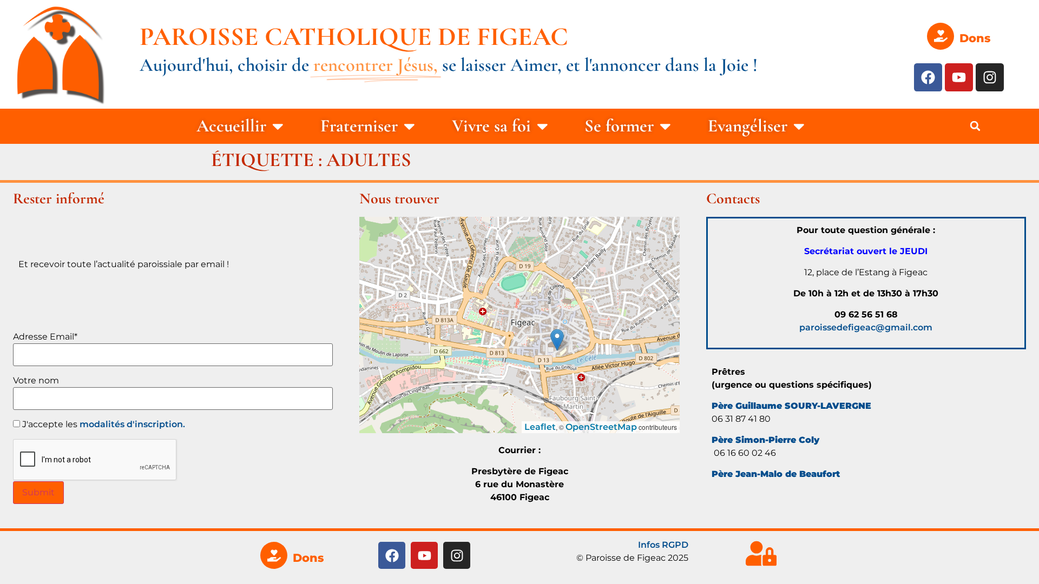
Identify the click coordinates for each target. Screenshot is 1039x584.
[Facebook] (928, 77)
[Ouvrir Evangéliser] (799, 126)
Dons (974, 38)
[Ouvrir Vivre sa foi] (542, 126)
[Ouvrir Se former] (665, 126)
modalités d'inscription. (132, 424)
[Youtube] (959, 77)
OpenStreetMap (601, 427)
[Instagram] (990, 77)
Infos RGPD (663, 545)
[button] (975, 126)
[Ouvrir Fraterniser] (409, 126)
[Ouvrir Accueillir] (278, 126)
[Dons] (940, 36)
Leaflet (540, 427)
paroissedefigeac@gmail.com (865, 327)
